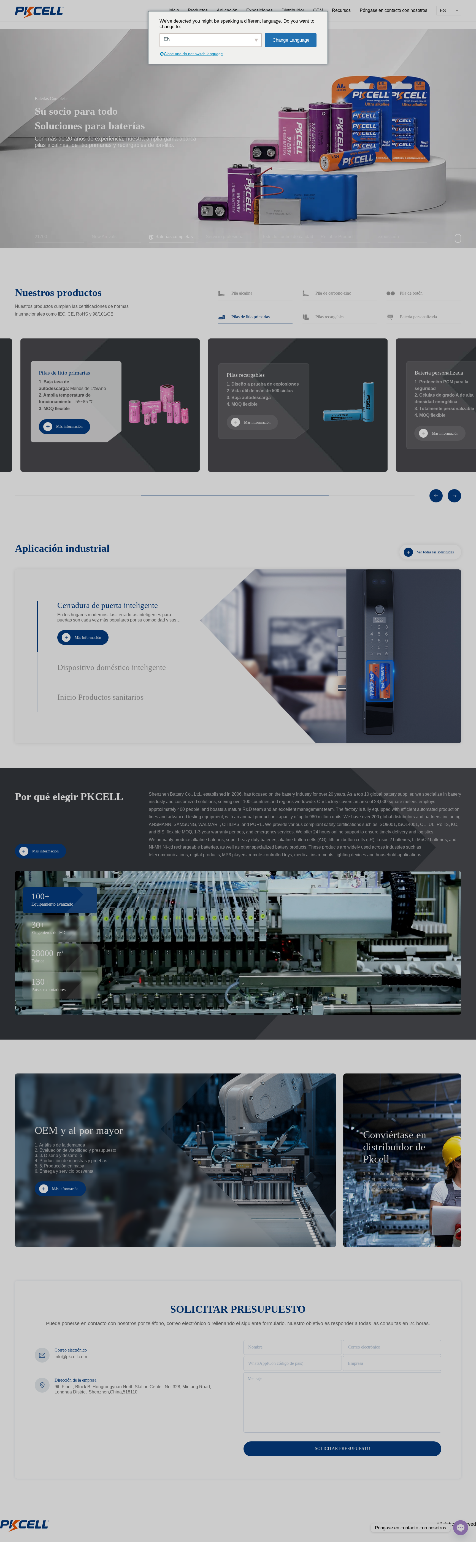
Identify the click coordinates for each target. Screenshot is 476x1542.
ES (443, 10)
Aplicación (227, 10)
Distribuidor (293, 10)
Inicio (174, 10)
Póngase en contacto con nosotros (393, 10)
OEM (318, 10)
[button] (436, 496)
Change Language (290, 39)
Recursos (341, 10)
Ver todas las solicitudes (435, 552)
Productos (198, 10)
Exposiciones (259, 10)
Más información (88, 637)
